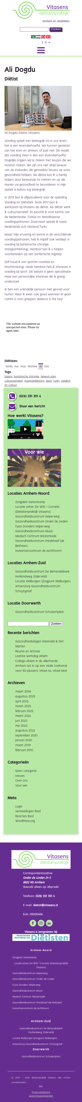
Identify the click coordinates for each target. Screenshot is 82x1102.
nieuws (20, 776)
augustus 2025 (25, 696)
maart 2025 (23, 706)
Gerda (9, 366)
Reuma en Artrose (27, 651)
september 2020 (26, 735)
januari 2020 (23, 740)
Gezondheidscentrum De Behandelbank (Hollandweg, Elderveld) (41, 1030)
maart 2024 (23, 716)
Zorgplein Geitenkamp (30, 502)
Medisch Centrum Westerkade (35, 536)
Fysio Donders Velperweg (32, 526)
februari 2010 (24, 750)
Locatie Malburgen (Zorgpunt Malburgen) (43, 581)
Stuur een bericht (32, 406)
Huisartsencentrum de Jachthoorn (38, 550)
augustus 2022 (25, 730)
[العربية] (33, 36)
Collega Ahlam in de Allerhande (36, 661)
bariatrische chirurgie (26, 376)
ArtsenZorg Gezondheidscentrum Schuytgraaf (37, 1044)
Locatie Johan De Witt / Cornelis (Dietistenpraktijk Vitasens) (41, 965)
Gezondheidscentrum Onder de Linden (41, 521)
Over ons (21, 780)
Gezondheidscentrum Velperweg (37, 516)
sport (49, 381)
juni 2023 (21, 720)
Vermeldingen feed (28, 811)
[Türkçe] (48, 36)
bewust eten (48, 376)
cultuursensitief (14, 381)
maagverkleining (34, 381)
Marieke (32, 366)
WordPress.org (25, 821)
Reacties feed (24, 816)
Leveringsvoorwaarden (41, 1096)
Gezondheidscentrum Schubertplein (39, 612)
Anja (23, 366)
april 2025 (21, 701)
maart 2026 (23, 691)
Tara (46, 366)
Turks (56, 381)
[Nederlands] (38, 36)
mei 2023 (21, 725)
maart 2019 (23, 745)
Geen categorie (26, 771)
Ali (40, 366)
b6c (41, 1086)
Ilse (16, 366)
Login (19, 806)
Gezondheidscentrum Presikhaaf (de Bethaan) (37, 1002)
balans (8, 376)
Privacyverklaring (41, 1092)
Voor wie (21, 785)
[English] (43, 36)
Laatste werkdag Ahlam (31, 656)
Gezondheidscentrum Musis (34, 531)
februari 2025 (24, 711)
